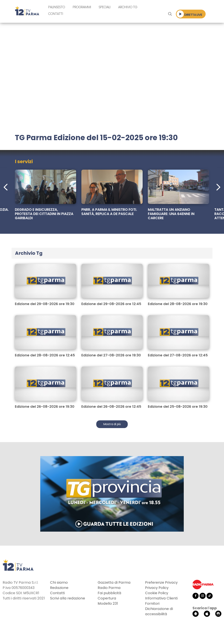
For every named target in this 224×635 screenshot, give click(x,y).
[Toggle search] (169, 14)
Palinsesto (56, 7)
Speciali (104, 7)
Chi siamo (59, 582)
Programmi (82, 7)
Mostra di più (112, 424)
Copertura (107, 598)
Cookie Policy (156, 592)
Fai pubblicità (109, 592)
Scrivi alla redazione (67, 598)
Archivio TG (127, 7)
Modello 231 (108, 603)
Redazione (59, 587)
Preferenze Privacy (161, 582)
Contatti (55, 13)
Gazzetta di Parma (114, 582)
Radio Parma (109, 587)
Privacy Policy (157, 587)
